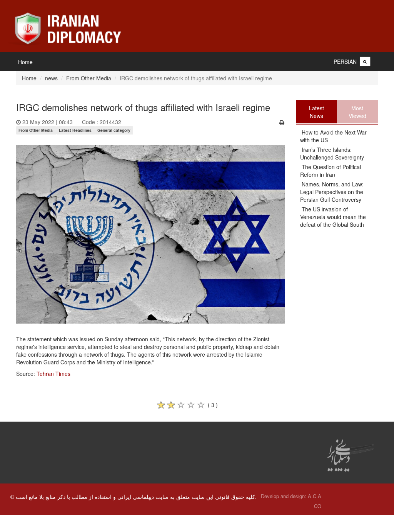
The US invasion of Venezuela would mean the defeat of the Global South (333, 216)
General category (113, 130)
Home (25, 62)
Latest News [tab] (316, 112)
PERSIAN (345, 61)
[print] (282, 122)
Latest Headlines (75, 130)
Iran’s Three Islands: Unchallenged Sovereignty (332, 153)
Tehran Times (53, 373)
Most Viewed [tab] (357, 112)
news (51, 78)
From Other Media (88, 78)
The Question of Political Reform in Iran (330, 170)
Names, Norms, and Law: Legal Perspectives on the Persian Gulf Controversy (332, 191)
